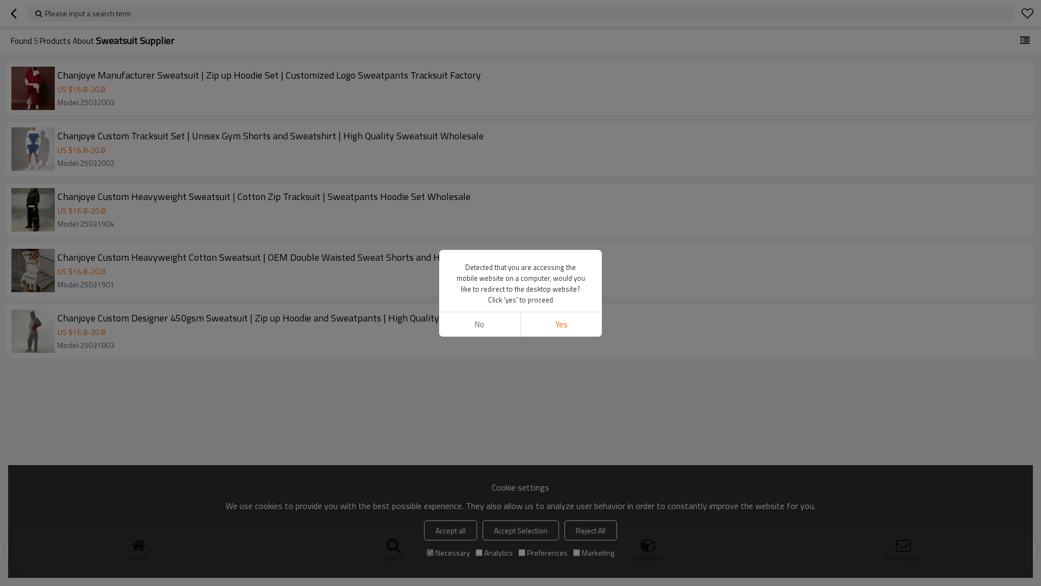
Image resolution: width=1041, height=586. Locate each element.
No (479, 324)
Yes (561, 324)
